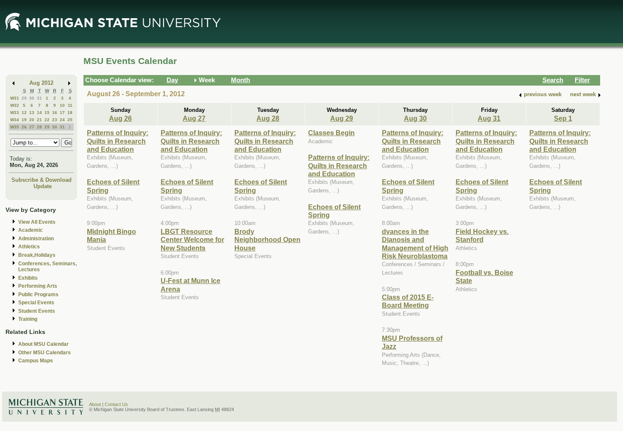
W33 (14, 112)
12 (24, 112)
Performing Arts (37, 286)
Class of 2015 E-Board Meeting (408, 301)
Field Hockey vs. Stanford (482, 235)
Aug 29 (341, 118)
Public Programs (38, 295)
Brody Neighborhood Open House (267, 240)
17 (62, 112)
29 (24, 98)
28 (39, 127)
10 (62, 105)
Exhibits (28, 278)
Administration (36, 239)
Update (42, 186)
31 (39, 98)
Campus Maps (35, 361)
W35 (14, 127)
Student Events (36, 311)
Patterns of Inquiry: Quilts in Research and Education (117, 141)
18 (69, 112)
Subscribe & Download (41, 180)
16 (54, 112)
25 (69, 119)
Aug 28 (267, 118)
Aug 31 (489, 118)
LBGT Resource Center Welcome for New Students (192, 240)
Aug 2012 (41, 83)
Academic (30, 230)
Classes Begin (331, 132)
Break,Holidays (37, 255)
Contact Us (116, 404)
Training (27, 319)
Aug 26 (120, 118)
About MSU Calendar (43, 344)
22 (47, 119)
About (95, 404)
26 (24, 127)
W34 (14, 119)
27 (31, 127)
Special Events (36, 303)
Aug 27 (194, 118)
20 (31, 119)
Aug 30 (415, 118)
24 (62, 119)
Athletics (29, 247)
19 (24, 119)
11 (70, 105)
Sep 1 (563, 118)
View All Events (37, 222)
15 (47, 112)
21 (39, 119)
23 (54, 119)
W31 (14, 98)
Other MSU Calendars (44, 353)
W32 (14, 105)
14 (39, 112)
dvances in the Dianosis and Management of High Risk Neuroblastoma (415, 244)
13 (31, 112)
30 (31, 98)
